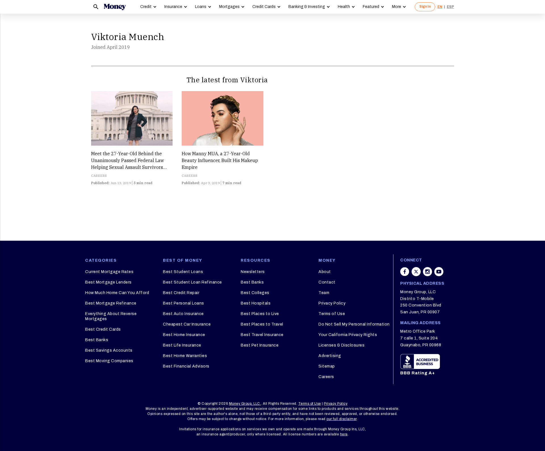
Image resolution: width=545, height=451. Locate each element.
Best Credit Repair (181, 293)
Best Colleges (255, 293)
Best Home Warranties (185, 356)
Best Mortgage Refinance (111, 303)
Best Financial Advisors (186, 366)
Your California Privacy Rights (347, 335)
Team (323, 293)
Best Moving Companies (109, 361)
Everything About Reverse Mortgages (111, 316)
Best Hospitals (256, 303)
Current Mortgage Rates (109, 272)
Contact (327, 282)
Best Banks (96, 340)
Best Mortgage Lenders (108, 282)
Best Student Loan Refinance (192, 282)
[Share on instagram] (427, 271)
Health (344, 7)
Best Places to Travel (262, 324)
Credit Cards (264, 7)
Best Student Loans (183, 272)
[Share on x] (416, 271)
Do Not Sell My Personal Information (354, 324)
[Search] (96, 7)
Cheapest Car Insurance (187, 324)
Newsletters (253, 272)
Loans (200, 7)
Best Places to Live (260, 314)
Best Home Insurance (184, 335)
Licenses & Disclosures (341, 345)
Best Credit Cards (103, 329)
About (324, 272)
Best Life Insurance (182, 345)
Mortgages (229, 7)
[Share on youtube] (438, 271)
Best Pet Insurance (259, 345)
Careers (326, 377)
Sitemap (326, 366)
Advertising (329, 356)
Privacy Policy (331, 303)
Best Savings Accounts (109, 350)
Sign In (425, 7)
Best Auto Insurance (183, 314)
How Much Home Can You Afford (117, 293)
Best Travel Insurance (262, 335)
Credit (146, 7)
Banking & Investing (306, 7)
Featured (371, 7)
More (396, 7)
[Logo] (114, 7)
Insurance (173, 7)
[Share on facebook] (404, 271)
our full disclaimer (341, 419)
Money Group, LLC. (245, 404)
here (344, 434)
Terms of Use (331, 314)
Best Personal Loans (183, 303)
